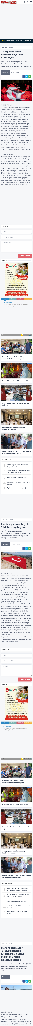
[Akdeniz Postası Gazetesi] (8, 2)
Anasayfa (4, 47)
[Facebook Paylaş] (23, 76)
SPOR (10, 943)
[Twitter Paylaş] (26, 76)
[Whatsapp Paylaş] (29, 76)
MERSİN (11, 47)
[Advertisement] (16, 21)
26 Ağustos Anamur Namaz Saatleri (16, 40)
